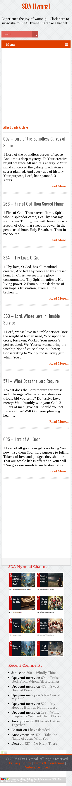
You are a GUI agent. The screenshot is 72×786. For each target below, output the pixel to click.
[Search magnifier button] (35, 34)
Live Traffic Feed (33, 772)
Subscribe (32, 767)
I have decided (39, 730)
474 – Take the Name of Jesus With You (34, 736)
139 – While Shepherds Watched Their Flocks (36, 714)
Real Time (32, 785)
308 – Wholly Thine (41, 673)
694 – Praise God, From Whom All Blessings (35, 679)
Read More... (59, 186)
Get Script (22, 785)
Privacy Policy (20, 763)
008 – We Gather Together (35, 723)
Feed (46, 767)
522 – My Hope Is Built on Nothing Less (34, 705)
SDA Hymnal (36, 6)
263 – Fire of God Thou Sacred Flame (33, 203)
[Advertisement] (36, 88)
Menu (10, 44)
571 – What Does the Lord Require (31, 380)
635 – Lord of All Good (21, 439)
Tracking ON (43, 785)
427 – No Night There (40, 743)
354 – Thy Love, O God (21, 257)
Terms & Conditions (49, 763)
